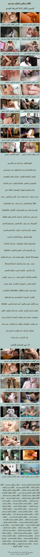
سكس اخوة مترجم (17, 525)
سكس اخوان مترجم (33, 525)
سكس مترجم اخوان (24, 530)
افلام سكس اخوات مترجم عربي (29, 492)
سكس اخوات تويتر (20, 509)
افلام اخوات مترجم (22, 487)
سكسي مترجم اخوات (25, 535)
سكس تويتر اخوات (24, 527)
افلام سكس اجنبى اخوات (30, 490)
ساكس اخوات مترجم (20, 501)
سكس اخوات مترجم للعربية (13, 519)
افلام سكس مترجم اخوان (11, 495)
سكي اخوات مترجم (9, 535)
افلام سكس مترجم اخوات (30, 495)
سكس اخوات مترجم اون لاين (23, 514)
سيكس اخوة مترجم (15, 538)
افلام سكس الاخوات (9, 492)
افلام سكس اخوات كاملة (11, 490)
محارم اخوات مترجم (20, 541)
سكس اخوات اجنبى (20, 506)
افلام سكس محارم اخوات (30, 498)
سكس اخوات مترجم (25, 511)
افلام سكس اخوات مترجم (19, 3)
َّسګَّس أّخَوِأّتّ (17, 546)
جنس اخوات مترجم (13, 498)
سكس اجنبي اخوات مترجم (22, 503)
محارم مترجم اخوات (25, 543)
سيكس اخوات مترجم (31, 538)
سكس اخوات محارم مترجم (28, 522)
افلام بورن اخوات (8, 487)
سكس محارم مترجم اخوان (22, 533)
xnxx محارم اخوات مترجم (31, 484)
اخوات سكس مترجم (13, 484)
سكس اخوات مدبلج (10, 522)
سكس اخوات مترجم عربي (18, 517)
